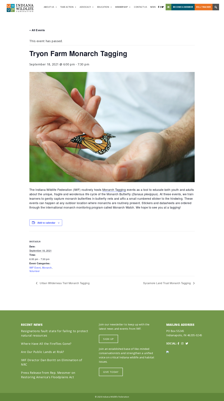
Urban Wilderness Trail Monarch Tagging (64, 283)
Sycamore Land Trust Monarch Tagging (167, 283)
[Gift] (168, 7)
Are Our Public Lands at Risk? (42, 352)
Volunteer (34, 271)
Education (103, 7)
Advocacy (85, 7)
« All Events (37, 30)
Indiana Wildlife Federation (115, 396)
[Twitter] (164, 7)
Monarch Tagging (114, 189)
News (153, 7)
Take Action (66, 7)
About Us (49, 7)
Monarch (47, 267)
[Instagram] (161, 7)
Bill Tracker (203, 7)
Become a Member (183, 7)
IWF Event (35, 267)
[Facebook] (158, 7)
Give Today (111, 371)
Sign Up (108, 339)
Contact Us (140, 7)
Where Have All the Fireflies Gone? (46, 344)
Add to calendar (46, 222)
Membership (121, 7)
